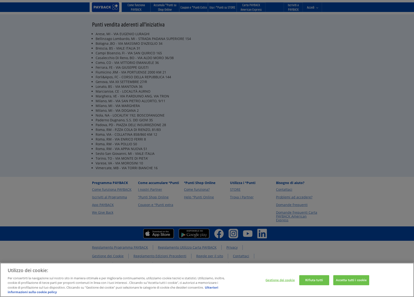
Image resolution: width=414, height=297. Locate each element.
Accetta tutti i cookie (351, 280)
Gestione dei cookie (279, 280)
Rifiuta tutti (314, 280)
